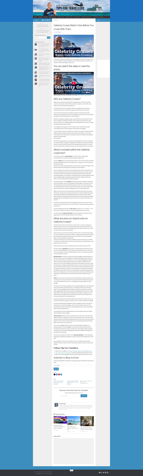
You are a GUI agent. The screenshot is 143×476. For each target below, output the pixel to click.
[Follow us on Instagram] (44, 20)
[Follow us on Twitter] (46, 20)
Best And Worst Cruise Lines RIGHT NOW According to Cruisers (44, 59)
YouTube (46, 17)
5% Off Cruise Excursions (86, 17)
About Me (40, 17)
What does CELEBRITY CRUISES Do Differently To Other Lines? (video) (59, 427)
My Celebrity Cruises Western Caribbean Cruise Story (72, 428)
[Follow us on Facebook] (47, 20)
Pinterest (90, 351)
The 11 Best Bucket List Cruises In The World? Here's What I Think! (44, 50)
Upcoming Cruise (60, 17)
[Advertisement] (42, 110)
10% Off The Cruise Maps (98, 17)
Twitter (83, 351)
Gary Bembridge (58, 32)
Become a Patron (52, 17)
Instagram (75, 351)
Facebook (80, 351)
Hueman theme (48, 473)
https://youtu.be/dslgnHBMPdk (84, 95)
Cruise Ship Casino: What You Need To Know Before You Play (44, 85)
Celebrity (56, 20)
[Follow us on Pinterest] (49, 20)
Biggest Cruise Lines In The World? (85, 381)
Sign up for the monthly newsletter (63, 352)
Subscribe (56, 369)
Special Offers (77, 17)
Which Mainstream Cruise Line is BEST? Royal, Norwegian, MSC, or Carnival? (44, 45)
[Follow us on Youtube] (42, 20)
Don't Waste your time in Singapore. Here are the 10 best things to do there (44, 68)
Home (36, 17)
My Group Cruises (69, 17)
